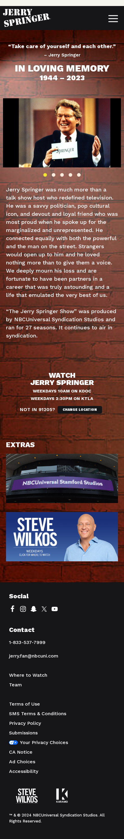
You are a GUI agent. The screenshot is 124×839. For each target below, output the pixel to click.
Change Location (80, 410)
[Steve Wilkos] (27, 800)
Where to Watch (28, 675)
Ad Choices (22, 761)
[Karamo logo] (62, 800)
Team (15, 685)
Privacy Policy (25, 723)
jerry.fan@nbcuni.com (33, 656)
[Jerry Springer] (27, 18)
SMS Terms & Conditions (37, 713)
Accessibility (23, 771)
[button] (45, 174)
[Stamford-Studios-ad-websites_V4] (62, 483)
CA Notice (21, 752)
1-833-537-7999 (27, 642)
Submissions (23, 733)
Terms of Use (24, 704)
